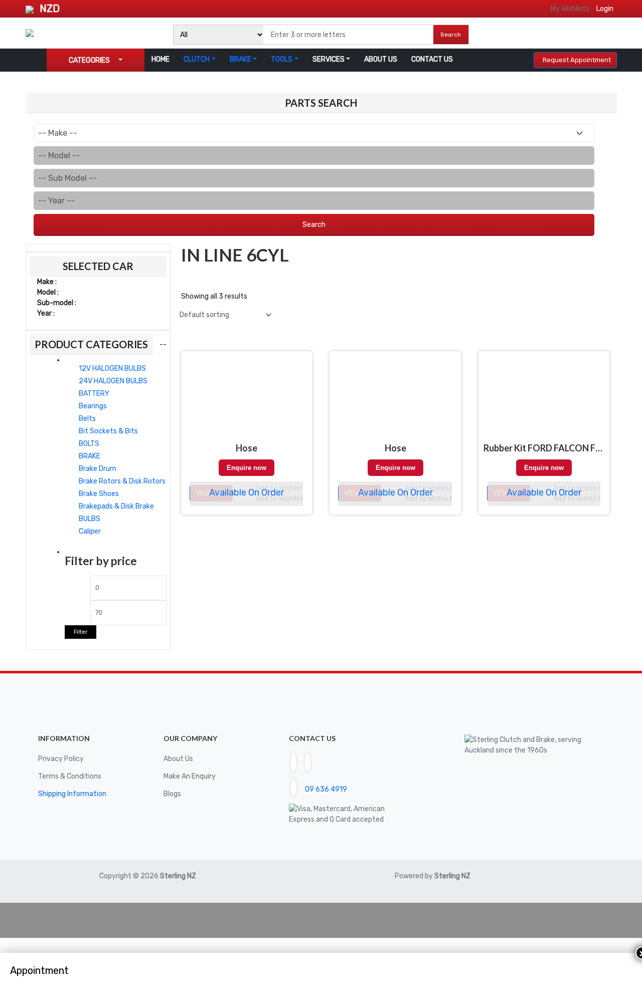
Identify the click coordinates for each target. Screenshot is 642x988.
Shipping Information (72, 794)
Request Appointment (577, 60)
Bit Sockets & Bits (108, 431)
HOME (160, 59)
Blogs (172, 794)
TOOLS (281, 59)
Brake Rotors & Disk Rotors (122, 481)
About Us (178, 759)
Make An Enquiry (190, 776)
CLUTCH (197, 59)
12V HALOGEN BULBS (112, 368)
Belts (87, 418)
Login (604, 9)
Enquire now (246, 467)
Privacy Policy (61, 759)
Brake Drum (97, 468)
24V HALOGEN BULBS (113, 381)
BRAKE (240, 59)
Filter (80, 632)
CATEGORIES (89, 60)
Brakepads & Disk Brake (116, 506)
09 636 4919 (326, 789)
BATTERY (94, 393)
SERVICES (328, 59)
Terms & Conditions (69, 776)
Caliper (90, 531)
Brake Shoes (99, 493)
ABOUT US (380, 59)
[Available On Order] (246, 399)
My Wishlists (570, 9)
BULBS (89, 519)
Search (450, 34)
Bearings (93, 406)
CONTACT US (432, 59)
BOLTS (89, 443)
